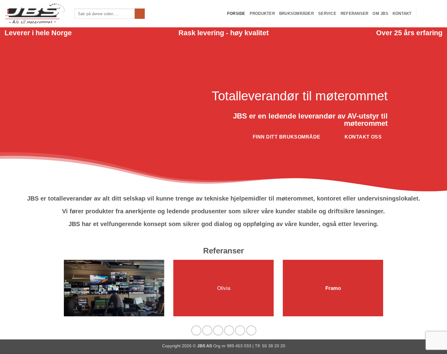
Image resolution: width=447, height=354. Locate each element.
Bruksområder (296, 13)
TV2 (114, 288)
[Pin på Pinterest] (229, 330)
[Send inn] (140, 14)
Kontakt (402, 13)
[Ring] (438, 13)
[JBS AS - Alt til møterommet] (35, 13)
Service (327, 13)
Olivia (223, 288)
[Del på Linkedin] (240, 330)
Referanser (355, 13)
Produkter (262, 13)
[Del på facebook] (196, 330)
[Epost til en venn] (218, 330)
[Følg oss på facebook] (422, 13)
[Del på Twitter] (207, 330)
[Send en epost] (430, 13)
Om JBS (380, 13)
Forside (236, 13)
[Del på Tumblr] (251, 330)
